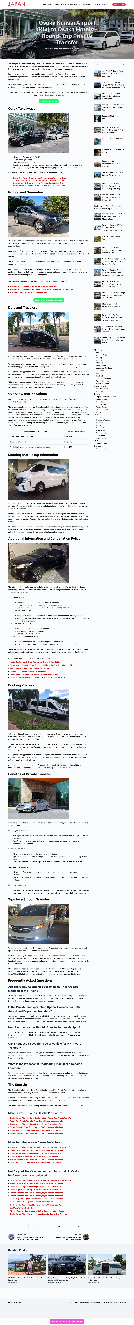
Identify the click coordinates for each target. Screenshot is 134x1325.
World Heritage (102, 381)
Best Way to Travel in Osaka (21, 1208)
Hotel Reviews (102, 389)
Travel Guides (86, 4)
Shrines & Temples (103, 355)
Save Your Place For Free (49, 101)
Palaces (99, 423)
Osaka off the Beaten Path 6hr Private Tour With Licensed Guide (36, 1205)
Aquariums (100, 436)
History (99, 358)
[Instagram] (14, 1302)
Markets (99, 363)
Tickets (99, 417)
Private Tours (76, 48)
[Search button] (124, 64)
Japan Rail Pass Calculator (107, 397)
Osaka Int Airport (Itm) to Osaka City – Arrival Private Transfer (36, 1130)
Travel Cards (101, 407)
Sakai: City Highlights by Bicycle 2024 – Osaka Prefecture (34, 674)
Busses (99, 412)
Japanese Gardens (104, 368)
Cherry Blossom (102, 384)
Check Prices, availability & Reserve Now (48, 300)
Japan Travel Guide (119, 4)
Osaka (47, 48)
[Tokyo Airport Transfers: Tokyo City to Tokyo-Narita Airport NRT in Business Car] (67, 1264)
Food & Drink (101, 365)
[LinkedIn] (79, 1226)
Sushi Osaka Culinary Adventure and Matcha (28, 671)
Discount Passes (103, 420)
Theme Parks (101, 433)
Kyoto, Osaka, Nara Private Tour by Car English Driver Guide (35, 662)
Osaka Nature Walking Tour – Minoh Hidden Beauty (31, 1202)
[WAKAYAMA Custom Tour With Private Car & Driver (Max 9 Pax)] (27, 1264)
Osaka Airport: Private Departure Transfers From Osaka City (38, 183)
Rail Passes (101, 402)
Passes (99, 425)
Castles (99, 373)
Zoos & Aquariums (103, 378)
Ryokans (99, 391)
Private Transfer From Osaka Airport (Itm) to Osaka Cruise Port (39, 186)
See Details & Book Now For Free (65, 1321)
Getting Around (73, 4)
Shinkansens (101, 404)
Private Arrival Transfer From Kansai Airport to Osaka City (34, 286)
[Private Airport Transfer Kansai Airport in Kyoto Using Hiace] (107, 1264)
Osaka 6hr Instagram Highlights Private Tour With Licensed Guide (37, 677)
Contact (105, 4)
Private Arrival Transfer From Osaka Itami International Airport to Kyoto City (41, 289)
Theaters (100, 371)
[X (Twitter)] (39, 1226)
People (99, 360)
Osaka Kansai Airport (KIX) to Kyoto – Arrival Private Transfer (38, 181)
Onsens (99, 352)
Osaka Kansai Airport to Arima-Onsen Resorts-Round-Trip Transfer (38, 1214)
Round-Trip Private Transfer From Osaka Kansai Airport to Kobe (39, 178)
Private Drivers (66, 48)
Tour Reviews (85, 48)
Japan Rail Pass (102, 399)
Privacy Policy (102, 449)
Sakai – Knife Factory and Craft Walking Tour (28, 292)
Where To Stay (59, 4)
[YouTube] (20, 1302)
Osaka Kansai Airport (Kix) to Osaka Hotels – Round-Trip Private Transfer (40, 1118)
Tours (96, 4)
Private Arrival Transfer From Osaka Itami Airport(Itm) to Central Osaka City (41, 665)
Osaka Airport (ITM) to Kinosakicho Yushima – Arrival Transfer (36, 1199)
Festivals (100, 376)
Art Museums (101, 438)
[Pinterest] (59, 1226)
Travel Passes (102, 410)
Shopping (100, 428)
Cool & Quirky (101, 430)
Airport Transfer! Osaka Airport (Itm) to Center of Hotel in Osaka (37, 1211)
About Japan (47, 4)
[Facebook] (18, 1226)
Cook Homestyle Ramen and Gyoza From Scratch (30, 668)
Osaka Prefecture (55, 48)
